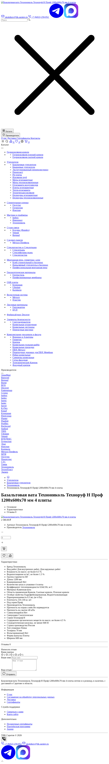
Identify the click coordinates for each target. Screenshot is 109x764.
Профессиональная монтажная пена (29, 267)
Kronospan (17, 285)
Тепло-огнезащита (21, 190)
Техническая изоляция (23, 192)
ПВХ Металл (18, 350)
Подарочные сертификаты (19, 724)
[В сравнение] (10, 555)
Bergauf (16, 235)
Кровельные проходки (23, 347)
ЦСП (14, 310)
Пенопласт (17, 172)
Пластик (16, 300)
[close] (2, 373)
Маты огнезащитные (22, 180)
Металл (16, 297)
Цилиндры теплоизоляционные (27, 198)
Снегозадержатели (21, 322)
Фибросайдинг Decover (18, 314)
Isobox (15, 217)
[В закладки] (4, 555)
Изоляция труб (19, 177)
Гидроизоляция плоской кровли (27, 154)
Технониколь (18, 223)
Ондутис (16, 205)
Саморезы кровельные (23, 357)
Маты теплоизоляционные (25, 182)
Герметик (17, 339)
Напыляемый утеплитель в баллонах (30, 265)
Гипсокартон (18, 307)
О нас (4, 138)
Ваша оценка (7, 652)
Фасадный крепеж (21, 365)
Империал (17, 220)
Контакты (35, 138)
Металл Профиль (20, 242)
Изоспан (16, 210)
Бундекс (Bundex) (21, 230)
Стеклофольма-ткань (22, 252)
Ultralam (16, 287)
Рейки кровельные (21, 355)
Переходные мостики (22, 329)
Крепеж (16, 342)
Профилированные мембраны (27, 277)
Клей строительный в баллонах (27, 262)
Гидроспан (17, 207)
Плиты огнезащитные (23, 187)
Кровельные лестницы (23, 327)
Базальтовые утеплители (24, 164)
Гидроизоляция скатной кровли (27, 157)
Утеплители (12, 480)
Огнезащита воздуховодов (25, 185)
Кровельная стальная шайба (25, 344)
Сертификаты (24, 138)
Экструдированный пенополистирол (30, 169)
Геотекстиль (18, 275)
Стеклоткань (18, 250)
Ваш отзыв (6, 670)
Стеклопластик (19, 255)
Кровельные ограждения (24, 324)
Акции (10, 729)
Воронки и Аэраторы (22, 337)
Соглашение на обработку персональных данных (30, 697)
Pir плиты (17, 175)
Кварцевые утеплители (23, 167)
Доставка (12, 138)
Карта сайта (12, 714)
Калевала (16, 290)
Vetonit (15, 232)
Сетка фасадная (20, 360)
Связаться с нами (15, 712)
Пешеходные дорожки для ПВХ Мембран (32, 352)
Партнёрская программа (18, 726)
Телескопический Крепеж (24, 362)
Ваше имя (6, 657)
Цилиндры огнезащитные (25, 195)
